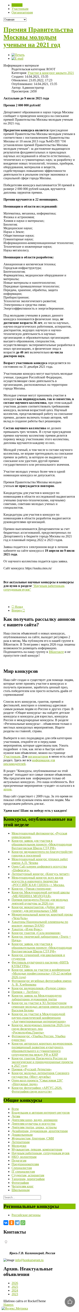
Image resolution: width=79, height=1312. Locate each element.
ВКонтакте (56, 652)
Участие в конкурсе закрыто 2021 (51, 73)
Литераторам (21, 1142)
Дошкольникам (22, 1134)
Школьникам (21, 1190)
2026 (15, 1283)
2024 (15, 1290)
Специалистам (22, 1168)
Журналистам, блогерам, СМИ (33, 1138)
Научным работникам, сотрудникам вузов (40, 1153)
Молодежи (19, 1145)
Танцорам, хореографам (28, 1179)
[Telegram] (17, 1222)
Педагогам (19, 1160)
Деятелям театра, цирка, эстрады (34, 1127)
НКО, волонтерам (24, 1157)
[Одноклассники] (11, 1222)
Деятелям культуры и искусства (33, 1123)
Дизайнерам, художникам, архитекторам (40, 1131)
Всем (15, 1109)
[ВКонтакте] (5, 1222)
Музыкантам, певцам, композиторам (37, 1149)
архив (7, 789)
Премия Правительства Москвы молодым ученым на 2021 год (38, 37)
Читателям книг (23, 1186)
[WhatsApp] (22, 1222)
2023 (15, 1294)
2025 (15, 1286)
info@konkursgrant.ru (29, 1260)
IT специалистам (23, 1171)
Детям (16, 1116)
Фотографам (20, 1182)
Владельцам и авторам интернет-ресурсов (41, 1112)
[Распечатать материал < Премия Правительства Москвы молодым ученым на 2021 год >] (18, 55)
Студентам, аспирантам (28, 1175)
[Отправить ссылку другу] (17, 58)
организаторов (38, 756)
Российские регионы (26, 1215)
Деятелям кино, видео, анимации (35, 1120)
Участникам (11, 756)
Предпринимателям (25, 1164)
